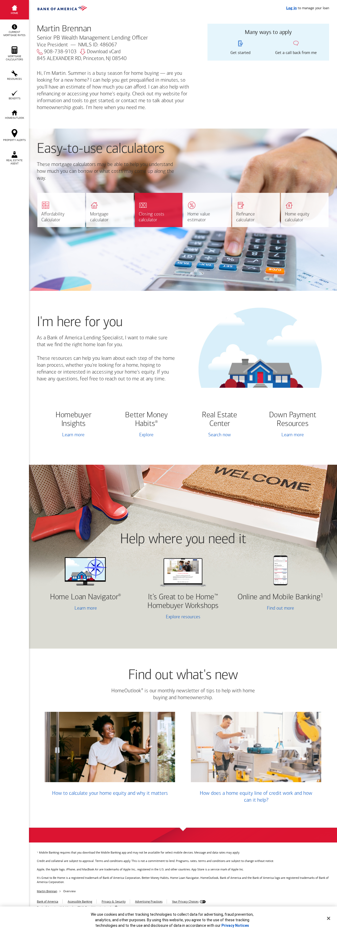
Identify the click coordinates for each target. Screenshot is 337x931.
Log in (291, 8)
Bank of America (47, 901)
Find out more (265, 609)
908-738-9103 (60, 52)
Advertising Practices (148, 901)
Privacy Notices (235, 925)
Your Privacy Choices (185, 901)
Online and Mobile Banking (278, 597)
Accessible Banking (80, 901)
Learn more (73, 435)
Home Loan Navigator (85, 597)
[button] (14, 30)
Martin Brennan (47, 891)
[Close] (328, 918)
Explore (146, 435)
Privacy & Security (114, 901)
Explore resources (183, 617)
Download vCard (104, 52)
